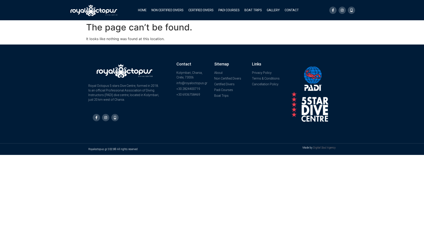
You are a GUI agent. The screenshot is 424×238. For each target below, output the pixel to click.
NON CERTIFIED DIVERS (167, 10)
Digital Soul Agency (324, 147)
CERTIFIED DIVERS (201, 10)
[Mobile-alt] (351, 10)
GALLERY (273, 10)
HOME (142, 10)
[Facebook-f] (333, 10)
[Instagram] (342, 10)
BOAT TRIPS (253, 10)
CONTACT (292, 10)
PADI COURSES (229, 10)
